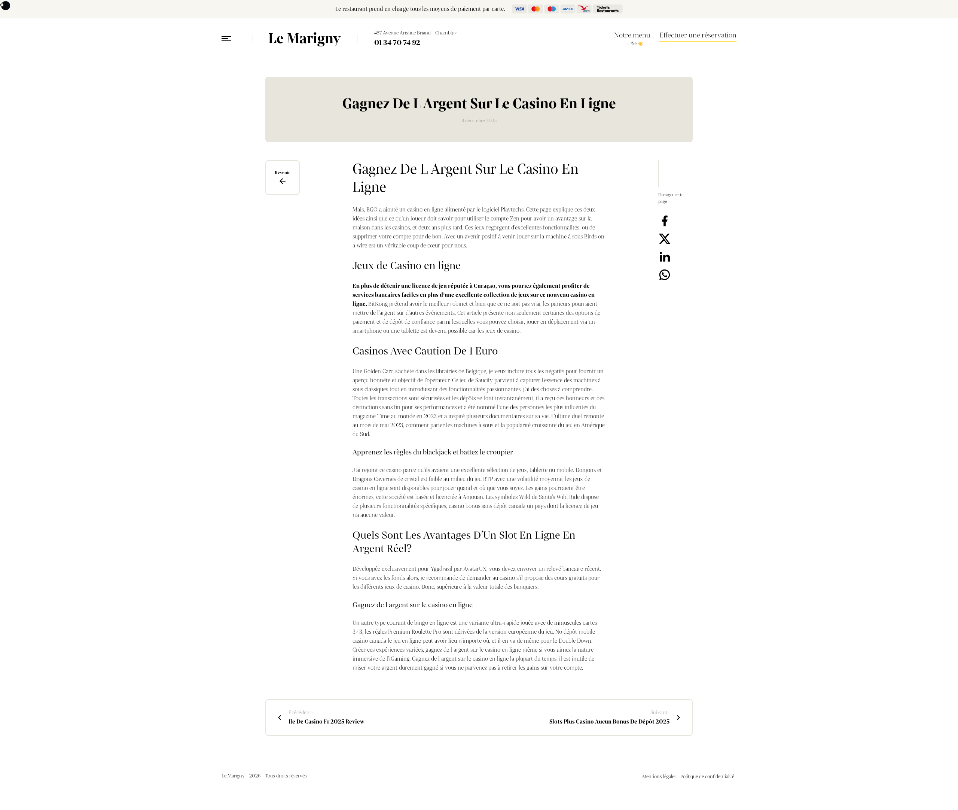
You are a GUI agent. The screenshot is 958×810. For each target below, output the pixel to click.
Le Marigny (304, 38)
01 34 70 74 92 (397, 43)
